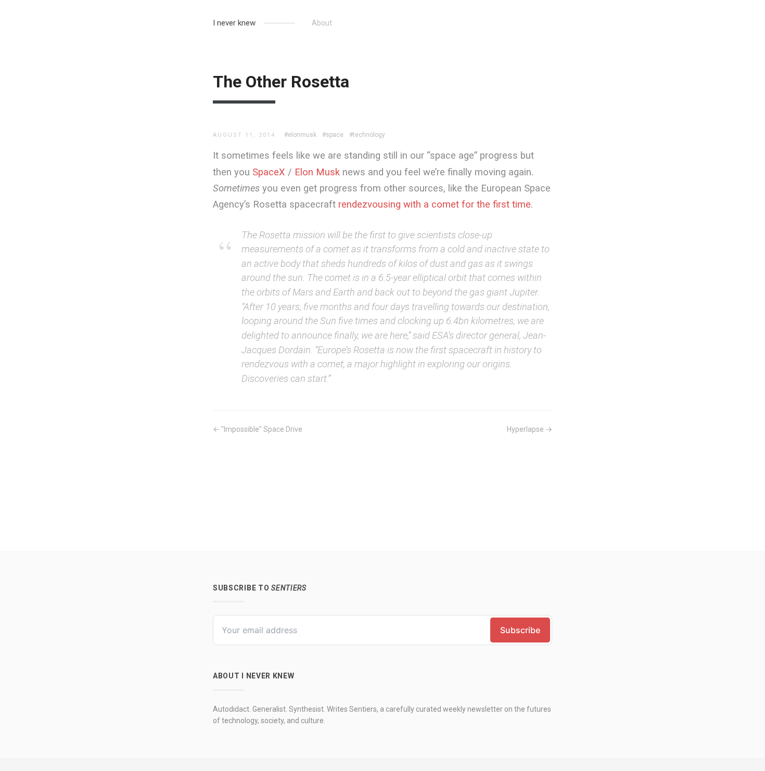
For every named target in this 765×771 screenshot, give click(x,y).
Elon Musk (317, 171)
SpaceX (268, 171)
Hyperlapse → (529, 429)
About (322, 23)
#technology (367, 134)
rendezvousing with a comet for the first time (434, 204)
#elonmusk (300, 134)
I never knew (234, 23)
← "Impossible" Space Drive (257, 429)
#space (332, 134)
